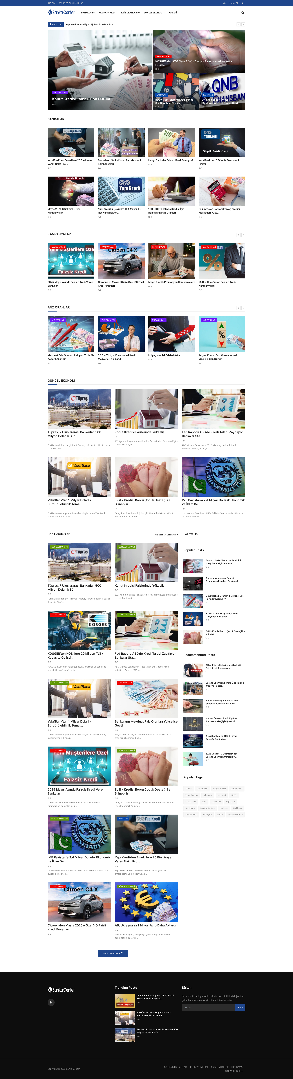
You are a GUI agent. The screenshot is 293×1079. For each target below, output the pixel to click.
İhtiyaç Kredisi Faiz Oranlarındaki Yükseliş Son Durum (167, 357)
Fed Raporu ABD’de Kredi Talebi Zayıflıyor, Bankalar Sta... (213, 434)
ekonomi (222, 795)
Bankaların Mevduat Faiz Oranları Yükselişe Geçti (146, 723)
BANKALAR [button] (87, 12)
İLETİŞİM (52, 3)
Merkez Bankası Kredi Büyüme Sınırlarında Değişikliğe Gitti (221, 720)
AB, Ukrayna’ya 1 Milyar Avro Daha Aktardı (145, 925)
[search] (242, 12)
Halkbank (237, 808)
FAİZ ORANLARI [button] (129, 12)
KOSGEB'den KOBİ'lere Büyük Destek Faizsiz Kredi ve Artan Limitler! (194, 63)
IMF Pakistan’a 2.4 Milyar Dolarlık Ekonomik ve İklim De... (213, 502)
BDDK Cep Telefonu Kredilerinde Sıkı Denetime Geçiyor (174, 101)
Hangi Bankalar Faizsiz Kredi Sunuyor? (170, 160)
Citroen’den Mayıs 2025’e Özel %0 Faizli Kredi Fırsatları (71, 283)
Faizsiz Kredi (190, 801)
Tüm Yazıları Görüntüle (165, 534)
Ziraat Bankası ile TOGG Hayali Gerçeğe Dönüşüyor (221, 737)
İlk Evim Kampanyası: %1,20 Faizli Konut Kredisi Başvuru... (155, 997)
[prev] (239, 24)
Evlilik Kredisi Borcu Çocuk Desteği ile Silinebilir (142, 502)
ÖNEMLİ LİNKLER (234, 1070)
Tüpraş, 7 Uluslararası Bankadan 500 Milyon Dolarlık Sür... (74, 434)
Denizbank (190, 808)
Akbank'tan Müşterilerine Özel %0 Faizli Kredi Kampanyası (223, 666)
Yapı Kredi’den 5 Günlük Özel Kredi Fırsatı (219, 162)
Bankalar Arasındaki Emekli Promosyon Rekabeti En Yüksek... (223, 579)
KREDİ (234, 795)
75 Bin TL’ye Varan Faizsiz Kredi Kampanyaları (166, 283)
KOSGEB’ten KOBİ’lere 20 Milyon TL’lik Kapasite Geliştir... (75, 655)
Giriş (225, 3)
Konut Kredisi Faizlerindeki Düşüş (83, 24)
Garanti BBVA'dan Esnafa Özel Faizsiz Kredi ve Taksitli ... (225, 684)
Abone (240, 1007)
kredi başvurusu (235, 814)
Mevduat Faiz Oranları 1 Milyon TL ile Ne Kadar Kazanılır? (225, 597)
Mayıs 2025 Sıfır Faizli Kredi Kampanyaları (64, 210)
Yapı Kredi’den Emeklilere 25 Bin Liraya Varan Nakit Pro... (70, 162)
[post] (100, 70)
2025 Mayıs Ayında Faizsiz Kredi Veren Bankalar (76, 791)
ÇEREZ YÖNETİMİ (199, 1066)
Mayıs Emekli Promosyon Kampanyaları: (121, 282)
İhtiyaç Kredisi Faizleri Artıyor (115, 355)
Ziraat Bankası (191, 795)
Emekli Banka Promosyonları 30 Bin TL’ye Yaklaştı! (219, 283)
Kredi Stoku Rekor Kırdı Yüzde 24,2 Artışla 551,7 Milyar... (219, 357)
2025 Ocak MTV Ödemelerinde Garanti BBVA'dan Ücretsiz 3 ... (221, 755)
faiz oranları (202, 788)
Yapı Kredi (230, 801)
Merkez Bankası (207, 808)
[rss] (51, 1002)
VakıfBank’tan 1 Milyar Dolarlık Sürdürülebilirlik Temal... (69, 502)
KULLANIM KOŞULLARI (175, 1066)
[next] (243, 24)
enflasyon (207, 814)
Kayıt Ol (234, 3)
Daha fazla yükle (111, 953)
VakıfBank (216, 801)
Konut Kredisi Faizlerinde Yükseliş (140, 432)
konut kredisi (191, 814)
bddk (204, 801)
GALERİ (173, 12)
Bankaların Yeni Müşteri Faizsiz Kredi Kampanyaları (119, 162)
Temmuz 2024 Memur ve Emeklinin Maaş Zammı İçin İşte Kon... (224, 562)
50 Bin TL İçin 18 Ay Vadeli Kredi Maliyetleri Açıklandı (66, 357)
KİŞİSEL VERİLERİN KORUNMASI (227, 1066)
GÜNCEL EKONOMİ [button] (153, 12)
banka (220, 814)
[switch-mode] (243, 3)
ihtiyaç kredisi (219, 788)
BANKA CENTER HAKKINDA (71, 3)
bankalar (224, 808)
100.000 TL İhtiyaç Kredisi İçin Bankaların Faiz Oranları (166, 210)
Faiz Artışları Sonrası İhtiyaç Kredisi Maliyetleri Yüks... (219, 210)
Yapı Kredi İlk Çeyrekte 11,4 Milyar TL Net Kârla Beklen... (119, 210)
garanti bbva (236, 788)
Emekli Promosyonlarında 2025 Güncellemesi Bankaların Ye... (222, 702)
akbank (188, 788)
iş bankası (207, 795)
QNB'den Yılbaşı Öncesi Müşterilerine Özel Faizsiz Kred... (221, 101)
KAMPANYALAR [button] (107, 12)
